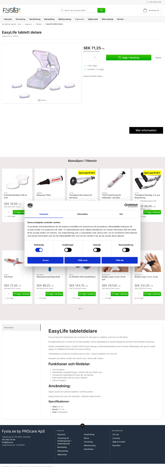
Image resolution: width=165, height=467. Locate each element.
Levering (116, 438)
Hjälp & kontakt (118, 442)
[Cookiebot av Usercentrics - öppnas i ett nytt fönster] (126, 205)
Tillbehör (38, 24)
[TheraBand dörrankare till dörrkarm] (82, 180)
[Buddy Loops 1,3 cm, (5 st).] (148, 262)
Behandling (62, 447)
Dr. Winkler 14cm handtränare (82, 277)
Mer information (146, 130)
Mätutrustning (90, 445)
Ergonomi (28, 24)
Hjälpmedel (62, 454)
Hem (19, 24)
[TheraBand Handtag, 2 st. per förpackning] (148, 180)
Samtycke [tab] (43, 214)
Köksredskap (62, 451)
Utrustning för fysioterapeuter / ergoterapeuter (64, 441)
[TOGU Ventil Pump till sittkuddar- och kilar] (115, 180)
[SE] (11, 10)
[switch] (68, 250)
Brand (86, 438)
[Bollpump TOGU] (50, 180)
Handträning (89, 434)
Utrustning (88, 442)
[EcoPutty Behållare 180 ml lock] (17, 180)
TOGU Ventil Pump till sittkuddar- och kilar (111, 196)
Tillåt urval (82, 260)
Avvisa (45, 260)
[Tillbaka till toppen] (82, 426)
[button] (121, 19)
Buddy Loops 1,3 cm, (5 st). (146, 277)
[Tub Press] (17, 262)
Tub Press (8, 277)
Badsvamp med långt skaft (48, 277)
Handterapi (88, 449)
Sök (101, 10)
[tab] (80, 308)
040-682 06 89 (8, 439)
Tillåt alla (120, 260)
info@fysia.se (7, 442)
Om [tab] (121, 214)
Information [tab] (82, 214)
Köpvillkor (116, 445)
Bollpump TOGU (44, 195)
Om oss (115, 434)
